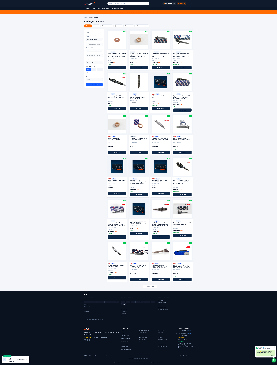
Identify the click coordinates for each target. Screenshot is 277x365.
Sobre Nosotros (161, 330)
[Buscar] (147, 3)
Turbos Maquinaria (143, 335)
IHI (102, 302)
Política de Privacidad (162, 339)
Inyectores (96, 8)
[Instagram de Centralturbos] (85, 340)
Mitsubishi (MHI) (108, 302)
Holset (98, 302)
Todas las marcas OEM (163, 309)
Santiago (141, 341)
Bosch (123, 302)
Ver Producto (117, 67)
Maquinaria (86, 311)
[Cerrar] (274, 347)
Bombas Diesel (124, 346)
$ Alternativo (99, 69)
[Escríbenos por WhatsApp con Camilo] (274, 360)
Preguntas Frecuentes (162, 346)
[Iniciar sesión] (188, 3)
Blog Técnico (160, 332)
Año (87, 52)
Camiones (86, 309)
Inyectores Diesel (125, 344)
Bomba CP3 (123, 313)
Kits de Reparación (125, 338)
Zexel (152, 302)
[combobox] (128, 3)
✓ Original (94, 69)
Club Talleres (161, 300)
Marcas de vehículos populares (94, 319)
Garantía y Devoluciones (163, 344)
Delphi (133, 302)
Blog (127, 8)
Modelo (87, 42)
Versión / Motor (89, 47)
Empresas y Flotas (162, 302)
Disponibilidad (89, 76)
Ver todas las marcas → (188, 294)
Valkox (123, 304)
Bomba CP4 (123, 315)
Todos (88, 69)
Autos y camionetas (88, 306)
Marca (87, 36)
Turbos (87, 8)
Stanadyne (147, 302)
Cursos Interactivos (162, 335)
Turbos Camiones (143, 332)
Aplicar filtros (94, 84)
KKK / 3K (116, 302)
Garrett (86, 302)
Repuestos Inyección (126, 349)
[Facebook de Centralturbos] (87, 340)
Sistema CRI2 (124, 309)
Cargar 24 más (150, 286)
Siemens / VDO (139, 302)
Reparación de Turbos (117, 8)
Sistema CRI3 (124, 311)
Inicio (85, 17)
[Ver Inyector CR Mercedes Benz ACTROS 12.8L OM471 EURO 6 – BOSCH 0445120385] (139, 82)
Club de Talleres (142, 339)
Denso (128, 302)
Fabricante (89, 60)
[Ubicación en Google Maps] (89, 340)
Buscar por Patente (162, 307)
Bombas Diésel (106, 8)
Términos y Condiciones (163, 341)
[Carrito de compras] (191, 3)
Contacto (160, 337)
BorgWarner (92, 302)
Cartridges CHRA (125, 335)
